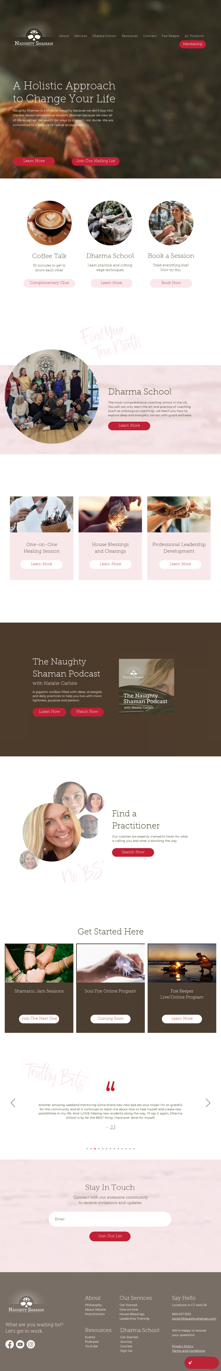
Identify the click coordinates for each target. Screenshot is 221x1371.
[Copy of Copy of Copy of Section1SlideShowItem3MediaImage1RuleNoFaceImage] (106, 1148)
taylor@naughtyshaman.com (194, 1319)
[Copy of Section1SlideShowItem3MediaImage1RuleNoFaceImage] (98, 1148)
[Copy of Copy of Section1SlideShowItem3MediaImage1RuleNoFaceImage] (102, 1148)
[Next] (208, 1103)
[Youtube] (20, 1344)
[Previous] (13, 1103)
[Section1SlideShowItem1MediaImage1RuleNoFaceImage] (87, 1148)
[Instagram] (31, 1344)
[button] (96, 161)
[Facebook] (9, 1344)
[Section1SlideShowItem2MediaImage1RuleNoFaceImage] (91, 1148)
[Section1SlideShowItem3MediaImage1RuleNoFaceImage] (95, 1148)
